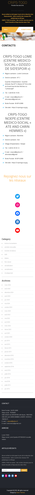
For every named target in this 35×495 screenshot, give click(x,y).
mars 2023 (8, 311)
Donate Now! (26, 29)
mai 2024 (7, 303)
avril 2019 (7, 344)
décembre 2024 (9, 292)
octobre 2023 (8, 307)
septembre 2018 (9, 366)
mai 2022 (7, 318)
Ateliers (7, 258)
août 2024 (7, 296)
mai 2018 (7, 381)
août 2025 (7, 288)
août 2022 (7, 314)
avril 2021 (7, 333)
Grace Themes (20, 492)
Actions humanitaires (11, 243)
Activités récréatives (10, 251)
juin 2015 (7, 389)
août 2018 (7, 370)
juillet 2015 (7, 385)
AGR (6, 254)
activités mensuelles (10, 247)
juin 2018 (7, 377)
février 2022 (8, 329)
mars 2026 (8, 285)
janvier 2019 (8, 351)
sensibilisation (9, 265)
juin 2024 (7, 300)
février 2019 (8, 348)
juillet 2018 (7, 374)
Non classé (8, 262)
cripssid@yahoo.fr (12, 421)
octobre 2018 (8, 363)
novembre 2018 (9, 359)
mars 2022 (8, 326)
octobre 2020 (8, 337)
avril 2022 (7, 322)
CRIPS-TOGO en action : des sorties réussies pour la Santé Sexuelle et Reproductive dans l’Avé (17, 464)
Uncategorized (9, 273)
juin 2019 (7, 340)
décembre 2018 (9, 355)
